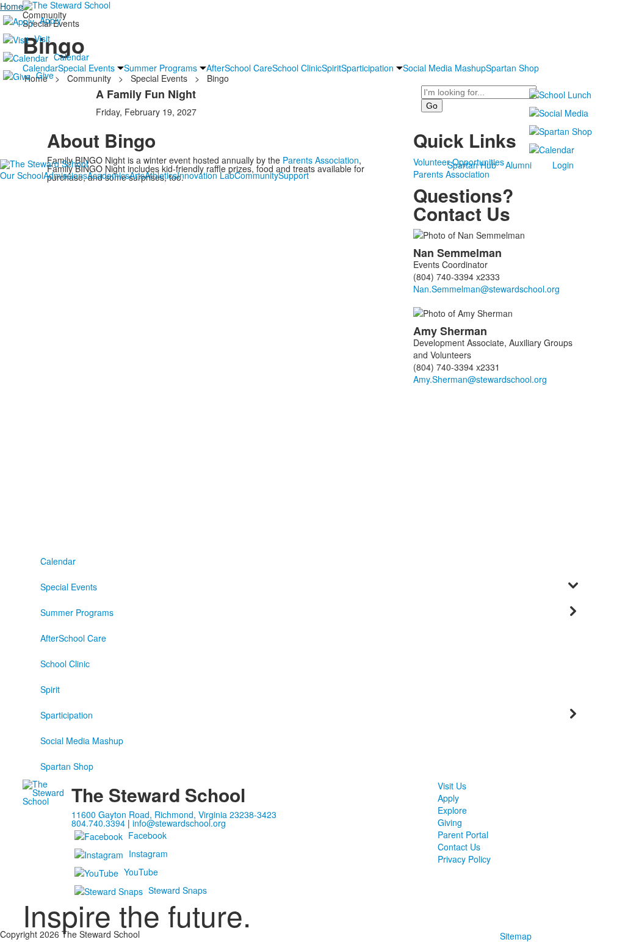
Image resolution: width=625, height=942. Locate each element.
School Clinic (65, 664)
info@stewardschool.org (179, 823)
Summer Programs (77, 612)
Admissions (65, 175)
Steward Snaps (177, 890)
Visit (42, 38)
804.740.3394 (98, 823)
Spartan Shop (66, 766)
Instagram (148, 853)
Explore (452, 810)
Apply (50, 20)
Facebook (147, 835)
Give (45, 75)
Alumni (518, 165)
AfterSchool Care (73, 638)
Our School (21, 175)
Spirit (50, 689)
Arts (137, 175)
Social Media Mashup (81, 740)
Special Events (68, 587)
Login (563, 165)
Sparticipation (66, 715)
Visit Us (452, 786)
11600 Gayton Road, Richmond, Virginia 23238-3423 (173, 814)
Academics (108, 175)
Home (11, 6)
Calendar (71, 57)
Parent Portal (463, 834)
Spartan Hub (471, 165)
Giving (450, 822)
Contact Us (459, 847)
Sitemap (516, 936)
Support (293, 175)
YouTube (141, 872)
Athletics (161, 175)
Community (256, 175)
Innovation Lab (205, 175)
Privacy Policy (464, 859)
